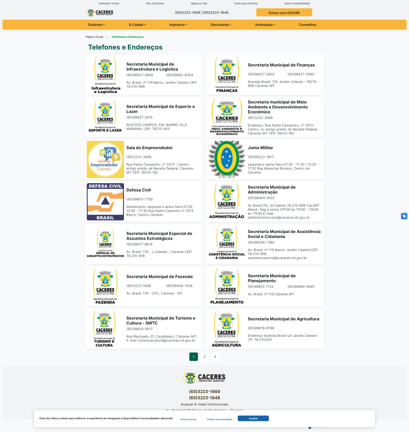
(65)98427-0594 (300, 74)
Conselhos (307, 25)
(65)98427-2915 (139, 117)
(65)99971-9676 (139, 244)
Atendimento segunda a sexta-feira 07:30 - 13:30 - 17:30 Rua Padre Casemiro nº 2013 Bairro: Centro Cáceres (160, 211)
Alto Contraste (155, 3)
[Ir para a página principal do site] (113, 12)
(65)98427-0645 (139, 75)
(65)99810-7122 (261, 287)
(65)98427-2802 (261, 74)
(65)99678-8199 (261, 328)
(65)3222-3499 (260, 118)
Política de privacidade (219, 419)
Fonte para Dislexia (246, 3)
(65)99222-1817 (261, 157)
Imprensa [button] (177, 25)
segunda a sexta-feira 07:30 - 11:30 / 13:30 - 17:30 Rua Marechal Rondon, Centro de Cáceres (283, 168)
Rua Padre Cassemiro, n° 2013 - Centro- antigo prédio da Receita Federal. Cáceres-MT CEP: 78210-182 (160, 168)
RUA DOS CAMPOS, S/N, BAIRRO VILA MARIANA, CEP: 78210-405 (156, 127)
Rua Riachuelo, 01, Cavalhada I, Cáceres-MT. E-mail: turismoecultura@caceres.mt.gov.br (161, 338)
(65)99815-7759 (139, 199)
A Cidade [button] (136, 25)
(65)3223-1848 (138, 286)
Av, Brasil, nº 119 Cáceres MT (271, 294)
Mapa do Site (199, 3)
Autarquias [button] (264, 25)
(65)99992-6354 (179, 75)
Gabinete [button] (95, 25)
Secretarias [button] (220, 25)
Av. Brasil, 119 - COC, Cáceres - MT (154, 293)
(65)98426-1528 (179, 286)
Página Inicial (94, 36)
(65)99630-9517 (139, 329)
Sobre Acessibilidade (297, 3)
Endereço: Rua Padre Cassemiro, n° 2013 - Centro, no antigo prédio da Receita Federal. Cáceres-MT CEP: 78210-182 (283, 129)
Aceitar (253, 418)
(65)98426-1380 (261, 242)
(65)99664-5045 (300, 287)
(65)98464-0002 (261, 198)
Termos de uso (188, 419)
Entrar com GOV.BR (284, 13)
